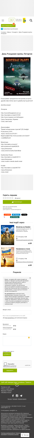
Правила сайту (20, 433)
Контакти (15, 399)
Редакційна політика (13, 434)
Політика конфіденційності (8, 433)
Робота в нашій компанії (7, 389)
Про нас (10, 399)
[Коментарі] (31, 243)
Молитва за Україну (23, 227)
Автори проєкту (22, 399)
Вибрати (7, 354)
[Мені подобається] (29, 243)
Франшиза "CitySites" (6, 390)
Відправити (10, 370)
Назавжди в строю (23, 249)
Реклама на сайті (5, 387)
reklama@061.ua (5, 407)
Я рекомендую (17, 202)
